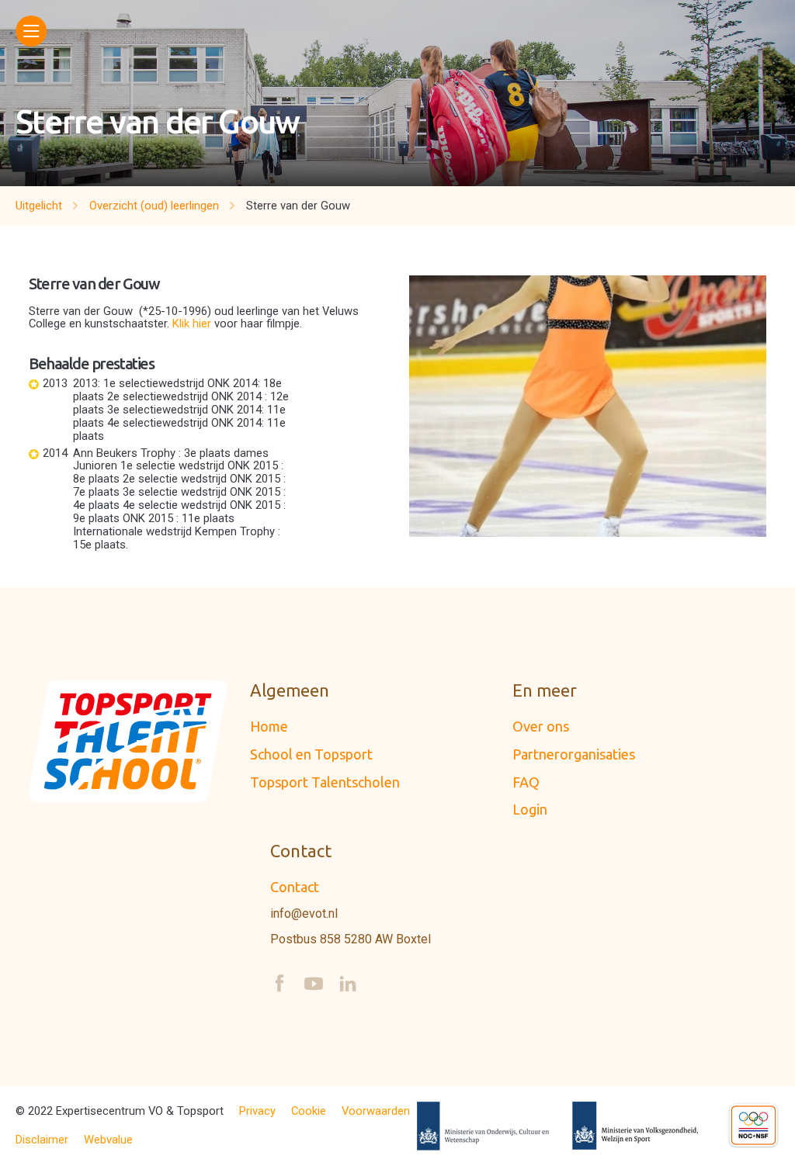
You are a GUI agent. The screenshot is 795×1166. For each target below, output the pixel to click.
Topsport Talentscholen (325, 782)
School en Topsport (311, 754)
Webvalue (108, 1140)
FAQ (526, 782)
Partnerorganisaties (573, 754)
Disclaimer (42, 1140)
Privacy (257, 1111)
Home (269, 726)
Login (529, 809)
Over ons (540, 726)
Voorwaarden (376, 1111)
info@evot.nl (304, 914)
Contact (294, 886)
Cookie (308, 1111)
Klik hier (193, 323)
